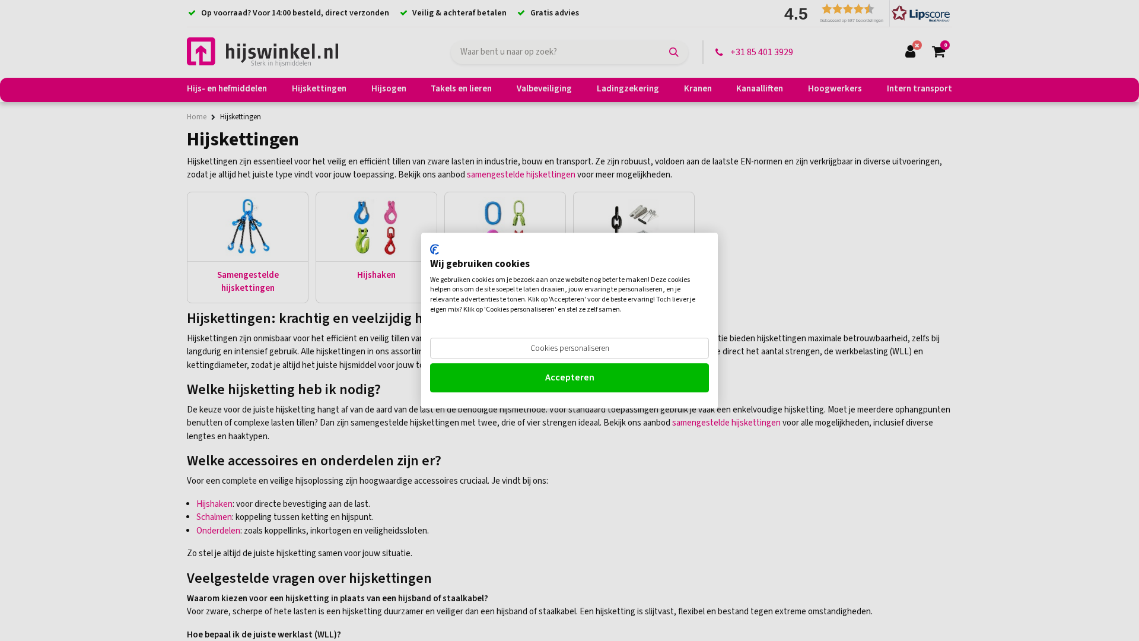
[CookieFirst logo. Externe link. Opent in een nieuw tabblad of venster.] (434, 249)
